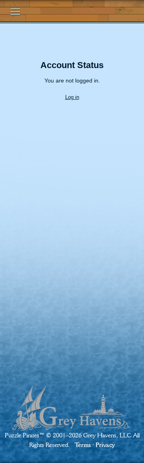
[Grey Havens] (72, 401)
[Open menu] (15, 11)
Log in (72, 97)
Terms (82, 445)
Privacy (105, 445)
